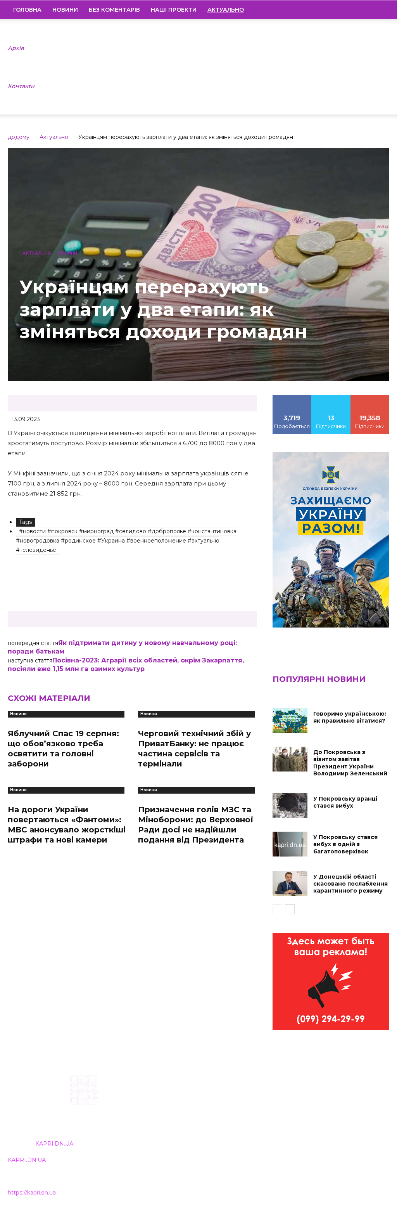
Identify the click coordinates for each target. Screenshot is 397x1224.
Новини (65, 9)
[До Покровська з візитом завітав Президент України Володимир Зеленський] (290, 759)
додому (18, 136)
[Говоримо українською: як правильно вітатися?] (290, 720)
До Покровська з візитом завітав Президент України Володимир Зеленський (350, 763)
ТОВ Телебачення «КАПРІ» (178, 1124)
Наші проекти (174, 9)
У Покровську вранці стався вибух (345, 802)
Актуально (54, 136)
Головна (27, 9)
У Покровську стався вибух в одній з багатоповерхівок (345, 844)
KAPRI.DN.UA (54, 1143)
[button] (380, 10)
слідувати (331, 397)
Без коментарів (114, 9)
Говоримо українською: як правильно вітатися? (349, 717)
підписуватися (371, 397)
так (292, 397)
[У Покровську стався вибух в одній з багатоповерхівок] (290, 844)
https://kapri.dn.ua (32, 1192)
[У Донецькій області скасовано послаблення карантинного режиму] (290, 883)
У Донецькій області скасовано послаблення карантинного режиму (350, 883)
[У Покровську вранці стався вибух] (290, 805)
